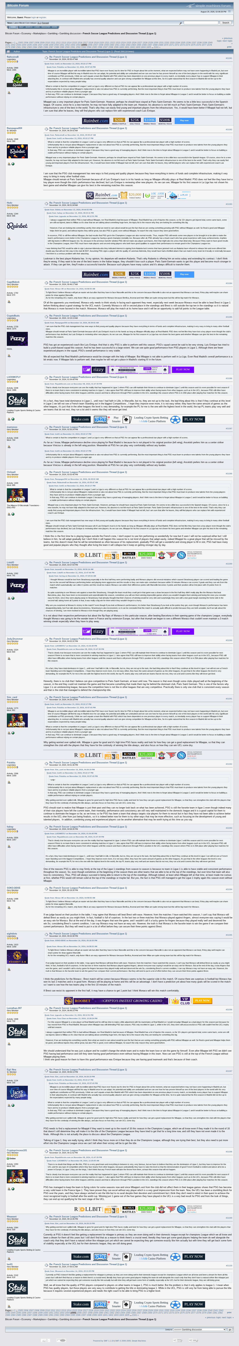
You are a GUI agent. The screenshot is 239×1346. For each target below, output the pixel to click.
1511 (53, 42)
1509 (42, 42)
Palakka (11, 762)
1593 (83, 47)
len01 (10, 1264)
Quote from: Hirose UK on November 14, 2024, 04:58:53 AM (70, 289)
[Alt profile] (12, 598)
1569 (160, 45)
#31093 (229, 828)
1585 (40, 47)
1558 (101, 45)
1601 (127, 47)
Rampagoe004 (14, 128)
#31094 (229, 889)
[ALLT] (12, 1189)
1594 (89, 47)
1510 (47, 42)
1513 (63, 42)
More (54, 27)
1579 (7, 47)
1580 (13, 47)
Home (13, 27)
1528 (145, 42)
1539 (204, 42)
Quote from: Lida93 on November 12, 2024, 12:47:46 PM (70, 573)
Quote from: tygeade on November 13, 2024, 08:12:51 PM (73, 216)
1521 (107, 42)
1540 (210, 42)
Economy (26, 33)
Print (229, 47)
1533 (172, 42)
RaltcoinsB (13, 57)
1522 (112, 42)
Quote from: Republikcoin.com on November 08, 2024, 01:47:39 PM (73, 384)
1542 (13, 45)
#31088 (229, 474)
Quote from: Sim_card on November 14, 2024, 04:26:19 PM (70, 770)
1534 (177, 42)
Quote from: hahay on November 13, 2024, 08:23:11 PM (70, 213)
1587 (51, 47)
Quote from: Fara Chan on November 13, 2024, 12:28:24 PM (72, 1018)
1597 (105, 47)
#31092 (229, 764)
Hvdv (9, 202)
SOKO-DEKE (13, 888)
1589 (61, 47)
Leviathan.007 (14, 1008)
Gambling (52, 33)
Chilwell (11, 472)
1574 (187, 45)
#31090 (229, 640)
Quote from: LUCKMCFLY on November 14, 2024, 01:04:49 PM (71, 646)
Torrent (45, 23)
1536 (188, 42)
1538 (199, 42)
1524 (123, 42)
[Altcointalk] (12, 1105)
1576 (198, 45)
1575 (193, 45)
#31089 (229, 564)
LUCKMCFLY (14, 377)
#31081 (229, 58)
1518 (90, 42)
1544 (24, 45)
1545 (29, 45)
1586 (45, 47)
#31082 (229, 129)
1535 (183, 42)
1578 (209, 45)
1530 (155, 42)
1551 (61, 45)
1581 (18, 47)
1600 (121, 47)
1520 (101, 42)
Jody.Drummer (15, 639)
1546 (34, 45)
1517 (85, 42)
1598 (110, 47)
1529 (150, 42)
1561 (117, 45)
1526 (134, 42)
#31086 (229, 378)
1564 (133, 45)
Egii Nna (11, 1069)
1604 (143, 47)
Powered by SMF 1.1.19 (103, 1341)
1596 (99, 47)
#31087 (229, 428)
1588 (56, 47)
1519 (96, 42)
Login (37, 27)
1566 (144, 45)
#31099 (229, 1218)
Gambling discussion (70, 33)
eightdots (12, 933)
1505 (20, 42)
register (42, 17)
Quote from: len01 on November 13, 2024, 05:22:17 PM (68, 64)
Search (29, 27)
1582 (24, 47)
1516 (80, 42)
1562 (122, 45)
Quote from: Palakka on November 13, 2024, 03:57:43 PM (71, 67)
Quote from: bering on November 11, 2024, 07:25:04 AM (72, 576)
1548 (45, 45)
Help (21, 27)
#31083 (229, 204)
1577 (204, 45)
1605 (148, 47)
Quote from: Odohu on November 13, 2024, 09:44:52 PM (68, 210)
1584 (34, 47)
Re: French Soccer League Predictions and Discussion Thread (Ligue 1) (88, 57)
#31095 (229, 935)
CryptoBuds (13, 315)
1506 (25, 42)
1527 (139, 42)
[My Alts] (12, 419)
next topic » (228, 1317)
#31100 (229, 1266)
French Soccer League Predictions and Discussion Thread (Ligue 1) (119, 33)
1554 (78, 45)
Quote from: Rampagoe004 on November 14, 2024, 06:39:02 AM (72, 323)
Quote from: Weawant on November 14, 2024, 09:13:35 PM (69, 1271)
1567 (149, 45)
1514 (69, 42)
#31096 (229, 1010)
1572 (176, 45)
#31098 (229, 1152)
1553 (72, 45)
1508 (36, 42)
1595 (94, 47)
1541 (7, 45)
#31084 (229, 283)
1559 (106, 45)
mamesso (12, 427)
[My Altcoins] (12, 514)
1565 (138, 45)
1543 (18, 45)
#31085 (229, 317)
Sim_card (12, 697)
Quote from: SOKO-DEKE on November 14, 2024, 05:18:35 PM (71, 940)
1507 (31, 42)
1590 (67, 47)
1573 (182, 45)
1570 (166, 45)
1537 (193, 42)
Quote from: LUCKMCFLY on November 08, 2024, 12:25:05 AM (73, 1161)
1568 (155, 45)
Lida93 (10, 562)
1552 (67, 45)
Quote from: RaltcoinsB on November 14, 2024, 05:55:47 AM (70, 135)
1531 (161, 42)
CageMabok (13, 282)
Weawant (11, 1216)
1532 (166, 42)
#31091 (229, 699)
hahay (10, 826)
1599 (116, 47)
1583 (29, 47)
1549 (51, 45)
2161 (156, 47)
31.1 (39, 23)
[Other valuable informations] (12, 733)
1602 (132, 47)
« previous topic (213, 1317)
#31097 (229, 1071)
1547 (40, 45)
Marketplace (39, 33)
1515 (74, 42)
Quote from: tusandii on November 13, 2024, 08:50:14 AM (69, 569)
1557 (95, 45)
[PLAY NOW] (202, 1002)
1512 (58, 42)
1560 (111, 45)
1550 (56, 45)
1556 (90, 45)
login (33, 17)
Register (46, 27)
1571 (171, 45)
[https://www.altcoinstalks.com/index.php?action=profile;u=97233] (12, 164)
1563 (128, 45)
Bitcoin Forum (12, 33)
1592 (78, 47)
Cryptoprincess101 (17, 1150)
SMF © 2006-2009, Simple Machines (130, 1341)
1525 (128, 42)
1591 (72, 47)
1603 (137, 47)
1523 (117, 42)
